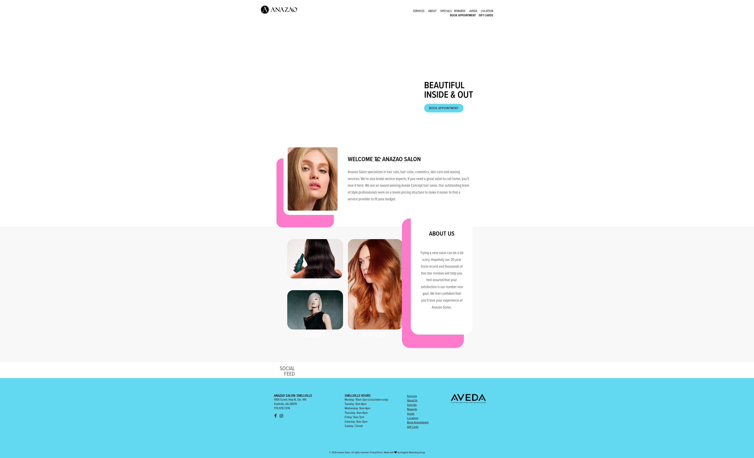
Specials (446, 10)
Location (487, 10)
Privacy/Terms (376, 452)
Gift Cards (486, 15)
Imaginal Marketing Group (412, 452)
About (432, 10)
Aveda (473, 10)
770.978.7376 (282, 408)
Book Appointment (463, 15)
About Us (412, 400)
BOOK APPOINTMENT (443, 108)
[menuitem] (418, 10)
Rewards (460, 10)
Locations (412, 418)
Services (419, 10)
